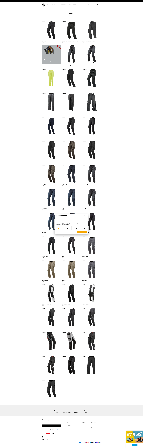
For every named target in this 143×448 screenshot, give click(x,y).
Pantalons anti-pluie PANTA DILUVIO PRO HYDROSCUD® (70, 41)
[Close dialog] (142, 431)
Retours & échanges (69, 423)
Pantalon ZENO (64, 208)
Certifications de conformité (93, 427)
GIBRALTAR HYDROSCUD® (86, 304)
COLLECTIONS (63, 4)
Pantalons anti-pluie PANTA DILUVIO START (88, 41)
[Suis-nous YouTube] (48, 437)
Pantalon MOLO (64, 280)
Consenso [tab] (60, 218)
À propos (83, 421)
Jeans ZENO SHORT (85, 184)
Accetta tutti (82, 231)
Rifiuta (61, 231)
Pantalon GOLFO (64, 184)
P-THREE (43, 352)
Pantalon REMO (84, 160)
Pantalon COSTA (44, 160)
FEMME (58, 4)
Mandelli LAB (83, 422)
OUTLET (74, 4)
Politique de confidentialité (93, 421)
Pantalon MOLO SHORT (85, 256)
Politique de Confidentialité (58, 429)
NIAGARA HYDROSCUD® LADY (66, 328)
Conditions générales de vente (94, 426)
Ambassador (83, 426)
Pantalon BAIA (64, 256)
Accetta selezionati (71, 231)
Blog (82, 425)
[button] (94, 4)
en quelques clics (76, 412)
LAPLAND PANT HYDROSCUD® (86, 352)
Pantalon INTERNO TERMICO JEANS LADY (68, 65)
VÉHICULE (48, 4)
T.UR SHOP (69, 4)
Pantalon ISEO (44, 41)
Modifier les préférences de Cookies (94, 424)
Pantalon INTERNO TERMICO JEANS (87, 65)
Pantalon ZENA (44, 232)
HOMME (53, 4)
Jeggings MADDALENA (45, 256)
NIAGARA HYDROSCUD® (85, 328)
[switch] (67, 228)
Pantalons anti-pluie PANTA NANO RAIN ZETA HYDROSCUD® (51, 89)
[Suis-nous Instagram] (47, 437)
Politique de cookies (93, 422)
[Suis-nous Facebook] (45, 437)
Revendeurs (90, 4)
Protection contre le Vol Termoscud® (70, 426)
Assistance (68, 421)
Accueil (43, 8)
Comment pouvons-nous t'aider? (67, 412)
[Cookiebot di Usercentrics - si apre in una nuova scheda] (84, 215)
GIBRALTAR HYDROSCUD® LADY (46, 304)
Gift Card (83, 423)
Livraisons (68, 422)
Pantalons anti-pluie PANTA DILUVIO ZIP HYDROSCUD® (90, 89)
